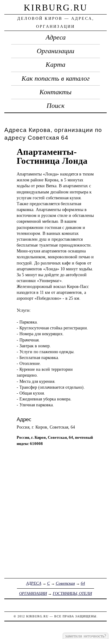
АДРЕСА (33, 583)
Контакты (55, 92)
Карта (55, 64)
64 (83, 583)
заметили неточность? (85, 635)
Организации (55, 51)
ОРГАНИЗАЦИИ (33, 593)
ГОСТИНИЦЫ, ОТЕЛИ (72, 593)
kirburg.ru (56, 7)
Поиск (55, 105)
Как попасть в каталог (56, 78)
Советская (65, 583)
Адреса (56, 37)
